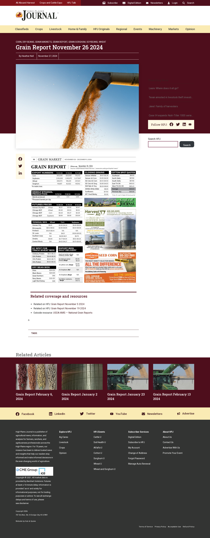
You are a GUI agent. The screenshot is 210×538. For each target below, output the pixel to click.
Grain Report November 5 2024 (67, 304)
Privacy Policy (160, 527)
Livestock (55, 29)
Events (138, 29)
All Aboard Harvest (25, 2)
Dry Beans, (29, 42)
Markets (173, 29)
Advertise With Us (171, 447)
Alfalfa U (98, 447)
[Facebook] (20, 159)
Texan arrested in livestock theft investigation (171, 97)
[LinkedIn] (20, 173)
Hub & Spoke (30, 521)
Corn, (19, 42)
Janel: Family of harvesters (163, 106)
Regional (121, 29)
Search (187, 145)
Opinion (190, 29)
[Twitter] (20, 166)
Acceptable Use (174, 527)
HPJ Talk (71, 2)
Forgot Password (136, 458)
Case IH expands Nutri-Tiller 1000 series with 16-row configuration (171, 115)
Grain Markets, (43, 42)
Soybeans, (92, 42)
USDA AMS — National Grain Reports (72, 312)
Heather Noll (28, 56)
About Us (167, 437)
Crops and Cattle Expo (51, 2)
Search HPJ (154, 138)
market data (40, 477)
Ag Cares (63, 437)
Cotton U (98, 453)
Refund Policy (188, 527)
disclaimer (23, 503)
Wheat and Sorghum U (104, 469)
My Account (134, 447)
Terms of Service (146, 527)
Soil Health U (100, 442)
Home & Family (77, 29)
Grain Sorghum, (77, 42)
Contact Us (168, 442)
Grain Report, (60, 42)
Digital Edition (134, 437)
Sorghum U (99, 458)
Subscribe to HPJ (136, 442)
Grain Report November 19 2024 (68, 308)
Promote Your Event (172, 453)
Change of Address (137, 453)
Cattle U (97, 437)
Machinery (155, 29)
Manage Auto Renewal (139, 464)
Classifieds (22, 29)
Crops (39, 29)
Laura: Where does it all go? (163, 88)
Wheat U (98, 464)
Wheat (102, 42)
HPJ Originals (101, 29)
